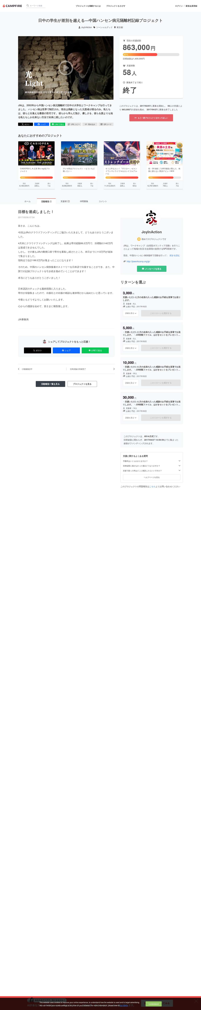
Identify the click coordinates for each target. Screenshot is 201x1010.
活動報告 (46, 201)
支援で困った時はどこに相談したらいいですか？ (142, 470)
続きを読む (175, 255)
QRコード (108, 124)
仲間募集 (84, 201)
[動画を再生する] (65, 68)
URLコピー (75, 124)
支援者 (65, 201)
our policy (124, 1005)
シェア (43, 124)
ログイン (179, 6)
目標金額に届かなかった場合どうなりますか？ (141, 466)
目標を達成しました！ (36, 211)
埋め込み (91, 124)
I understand (154, 1004)
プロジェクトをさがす (115, 5)
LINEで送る (59, 124)
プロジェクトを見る (82, 383)
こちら (152, 486)
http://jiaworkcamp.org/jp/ (138, 261)
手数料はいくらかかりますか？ (135, 461)
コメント (103, 201)
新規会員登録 (191, 6)
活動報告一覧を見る (50, 383)
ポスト (27, 124)
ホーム (27, 201)
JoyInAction (86, 27)
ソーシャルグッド (104, 27)
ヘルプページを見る (152, 477)
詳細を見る (129, 313)
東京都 (120, 27)
